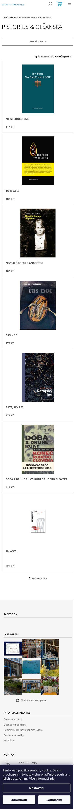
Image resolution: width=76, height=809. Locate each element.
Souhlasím (54, 800)
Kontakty (9, 740)
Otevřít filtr (38, 41)
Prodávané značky (14, 735)
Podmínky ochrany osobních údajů (23, 729)
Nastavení (36, 788)
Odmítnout (19, 800)
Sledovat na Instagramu (34, 700)
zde (52, 778)
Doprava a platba (13, 719)
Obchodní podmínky (15, 724)
